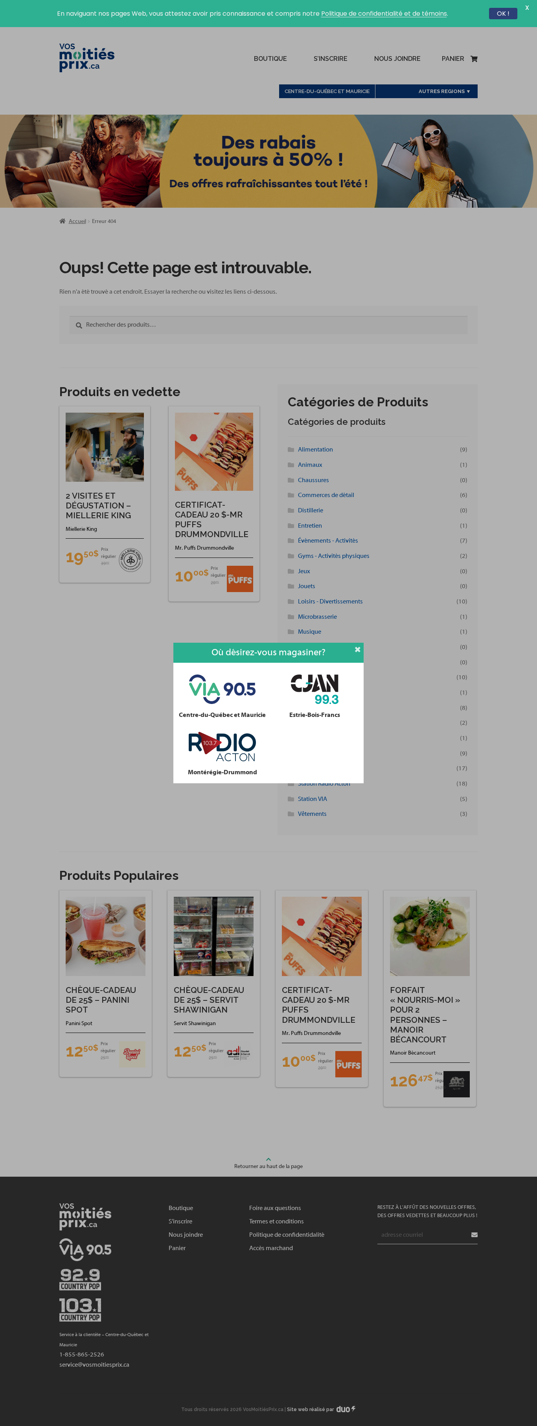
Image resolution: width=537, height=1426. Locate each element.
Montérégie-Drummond (222, 772)
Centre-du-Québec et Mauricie (222, 714)
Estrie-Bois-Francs (314, 714)
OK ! (503, 13)
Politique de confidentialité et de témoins (384, 13)
